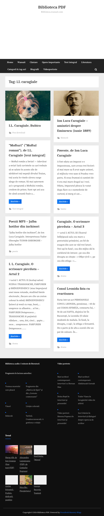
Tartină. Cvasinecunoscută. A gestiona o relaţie (35, 419)
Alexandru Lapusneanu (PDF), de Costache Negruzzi (25, 464)
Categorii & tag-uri (16, 69)
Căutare (34, 62)
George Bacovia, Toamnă (37, 489)
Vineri (8, 406)
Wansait (21, 62)
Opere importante (51, 62)
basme (63, 209)
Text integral (70, 62)
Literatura (86, 62)
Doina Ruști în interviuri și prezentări (63, 400)
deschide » (16, 202)
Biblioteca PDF (52, 7)
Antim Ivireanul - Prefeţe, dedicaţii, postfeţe (9, 493)
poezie (15, 251)
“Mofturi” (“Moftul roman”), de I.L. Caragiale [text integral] (27, 150)
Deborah (9, 416)
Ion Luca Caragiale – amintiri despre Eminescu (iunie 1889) (74, 126)
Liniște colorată (32, 406)
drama (63, 276)
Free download (18, 133)
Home (10, 62)
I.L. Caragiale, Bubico (25, 125)
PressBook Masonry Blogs (70, 512)
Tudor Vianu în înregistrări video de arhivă (86, 400)
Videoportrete (50, 69)
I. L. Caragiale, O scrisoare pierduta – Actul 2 (24, 269)
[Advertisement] (52, 34)
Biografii (34, 69)
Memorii (64, 138)
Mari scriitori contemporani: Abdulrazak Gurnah (86, 380)
